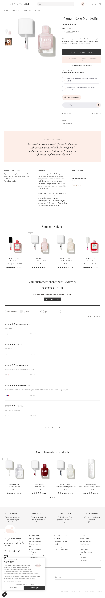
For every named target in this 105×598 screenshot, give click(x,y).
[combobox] (33, 311)
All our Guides (84, 538)
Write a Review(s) (52, 299)
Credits (99, 591)
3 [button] (54, 497)
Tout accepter (34, 588)
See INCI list (76, 185)
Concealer (83, 557)
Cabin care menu (35, 549)
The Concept (33, 557)
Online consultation (35, 541)
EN (7, 591)
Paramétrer (13, 588)
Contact (57, 538)
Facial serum (84, 547)
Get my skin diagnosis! (73, 97)
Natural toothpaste (86, 552)
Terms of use (75, 591)
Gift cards (32, 552)
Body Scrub (84, 555)
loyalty (69, 32)
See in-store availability (83, 66)
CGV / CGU (64, 591)
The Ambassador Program (38, 555)
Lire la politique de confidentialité (13, 581)
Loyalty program (34, 538)
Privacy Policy (88, 591)
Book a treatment (35, 544)
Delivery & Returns (60, 541)
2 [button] (52, 497)
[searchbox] (12, 311)
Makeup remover (85, 541)
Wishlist (95, 113)
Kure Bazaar (67, 14)
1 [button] (50, 497)
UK (10, 591)
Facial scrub (84, 549)
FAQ (56, 544)
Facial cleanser (84, 544)
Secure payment (59, 547)
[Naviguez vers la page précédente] (45, 427)
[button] (4, 594)
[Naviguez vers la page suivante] (59, 427)
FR (4, 591)
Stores (31, 547)
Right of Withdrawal (61, 549)
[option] (8, 32)
